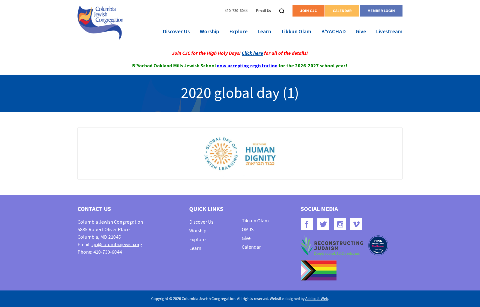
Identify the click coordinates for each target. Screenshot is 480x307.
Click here (252, 53)
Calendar (342, 11)
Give (361, 32)
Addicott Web (316, 298)
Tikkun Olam (296, 32)
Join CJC (308, 11)
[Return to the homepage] (100, 22)
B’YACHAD (333, 32)
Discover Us (176, 32)
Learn (264, 32)
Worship (209, 32)
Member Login (381, 11)
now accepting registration (247, 65)
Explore (238, 32)
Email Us (263, 11)
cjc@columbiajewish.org (117, 244)
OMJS (248, 229)
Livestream (389, 32)
